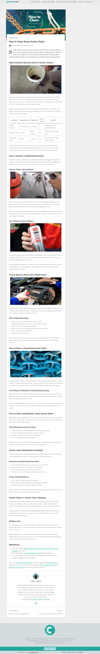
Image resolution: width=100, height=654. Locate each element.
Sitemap (64, 652)
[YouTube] (54, 648)
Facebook (33, 599)
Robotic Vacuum (61, 2)
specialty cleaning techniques (23, 563)
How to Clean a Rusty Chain (32, 553)
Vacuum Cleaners (72, 2)
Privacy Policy (71, 652)
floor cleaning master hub (47, 565)
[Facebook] (45, 648)
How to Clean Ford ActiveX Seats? (19, 612)
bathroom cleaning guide (16, 567)
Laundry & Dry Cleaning (48, 2)
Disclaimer (80, 652)
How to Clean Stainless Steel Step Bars (51, 612)
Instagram (40, 599)
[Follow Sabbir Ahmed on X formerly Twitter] (35, 603)
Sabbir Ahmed (16, 45)
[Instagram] (48, 648)
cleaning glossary (52, 563)
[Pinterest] (51, 648)
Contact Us (81, 2)
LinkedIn (47, 599)
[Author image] (10, 45)
